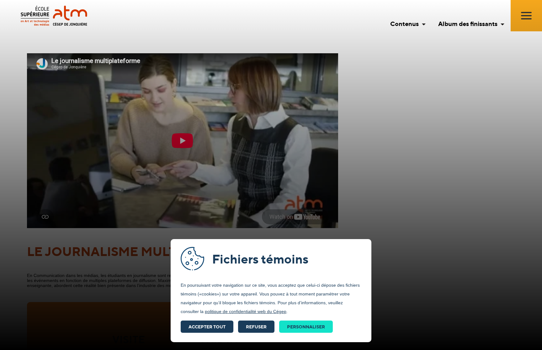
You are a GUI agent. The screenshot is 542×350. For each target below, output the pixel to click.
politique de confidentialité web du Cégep (245, 311)
